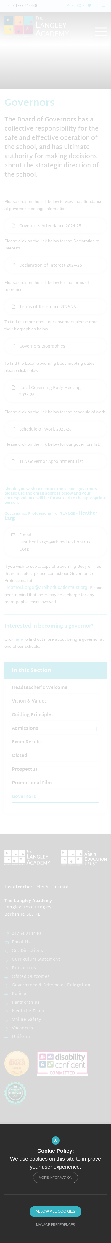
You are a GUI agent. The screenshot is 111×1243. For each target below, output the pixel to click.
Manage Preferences (55, 1224)
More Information (55, 1177)
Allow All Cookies (55, 1211)
